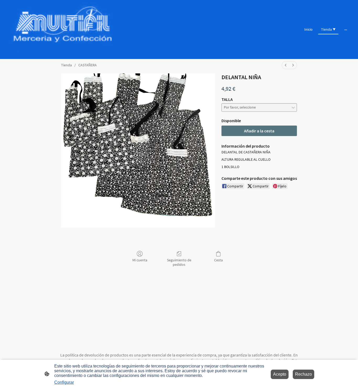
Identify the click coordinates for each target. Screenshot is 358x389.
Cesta (218, 260)
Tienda (66, 65)
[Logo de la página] (62, 29)
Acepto (279, 374)
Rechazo (303, 374)
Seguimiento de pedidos (179, 262)
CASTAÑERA (87, 65)
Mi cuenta (139, 260)
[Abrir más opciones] (346, 29)
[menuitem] (285, 65)
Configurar (64, 382)
